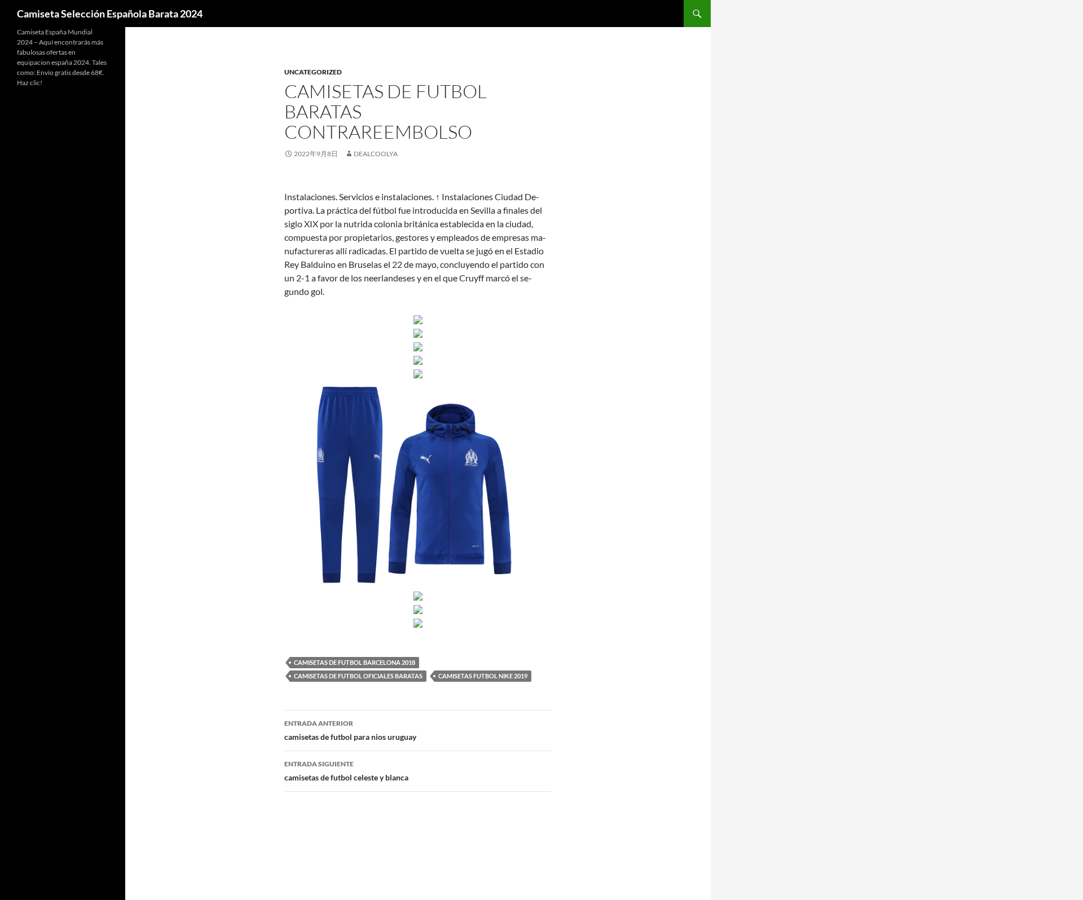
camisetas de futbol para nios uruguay (350, 730)
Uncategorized (313, 72)
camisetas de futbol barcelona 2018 (354, 662)
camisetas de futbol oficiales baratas (358, 676)
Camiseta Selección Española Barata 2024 (109, 13)
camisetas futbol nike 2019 (482, 676)
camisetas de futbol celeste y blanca (346, 771)
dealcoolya (376, 153)
